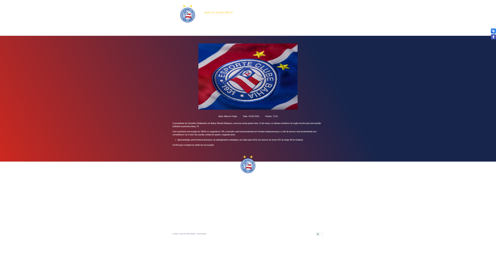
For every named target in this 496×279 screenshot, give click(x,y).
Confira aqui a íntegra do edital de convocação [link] (193, 145)
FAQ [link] (268, 28)
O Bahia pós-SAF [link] (240, 28)
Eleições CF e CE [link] (282, 28)
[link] (493, 36)
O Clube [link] (210, 28)
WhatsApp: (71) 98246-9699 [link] (248, 221)
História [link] (223, 28)
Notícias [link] (257, 28)
